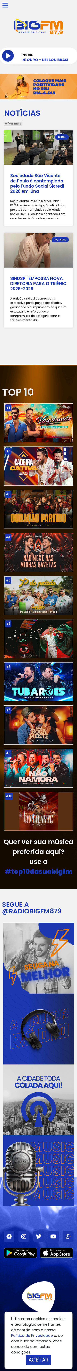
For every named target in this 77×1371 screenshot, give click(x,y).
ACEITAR (38, 1359)
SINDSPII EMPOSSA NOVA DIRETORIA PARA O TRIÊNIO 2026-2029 (38, 283)
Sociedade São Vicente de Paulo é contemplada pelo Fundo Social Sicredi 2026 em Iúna (37, 183)
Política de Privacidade (32, 1335)
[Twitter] (38, 1236)
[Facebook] (9, 1236)
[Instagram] (23, 1236)
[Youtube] (53, 1236)
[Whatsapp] (68, 1236)
